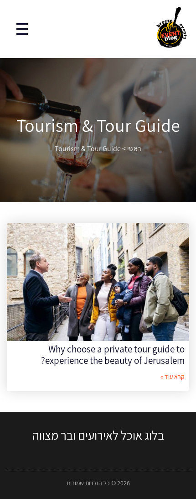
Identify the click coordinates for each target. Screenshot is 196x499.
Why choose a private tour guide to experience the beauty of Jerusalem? (113, 355)
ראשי (134, 148)
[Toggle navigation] (22, 29)
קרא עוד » (172, 377)
